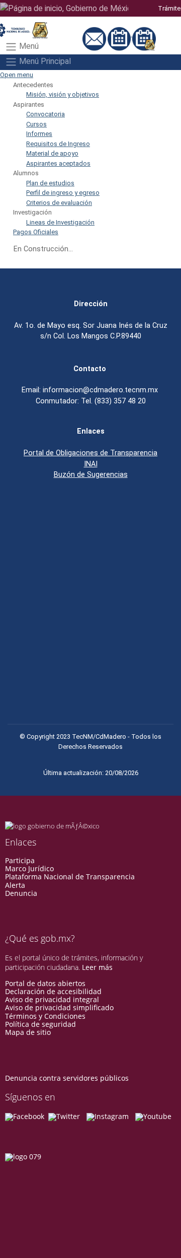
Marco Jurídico (29, 868)
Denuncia (21, 893)
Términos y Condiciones (45, 1016)
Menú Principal (44, 61)
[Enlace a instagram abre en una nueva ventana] (107, 1116)
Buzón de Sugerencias (91, 474)
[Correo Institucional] (95, 34)
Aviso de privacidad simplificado (59, 1007)
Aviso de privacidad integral (52, 999)
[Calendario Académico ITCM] (144, 34)
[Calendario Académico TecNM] (120, 34)
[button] (33, 85)
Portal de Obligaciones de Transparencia (90, 453)
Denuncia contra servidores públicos (67, 1078)
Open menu (16, 75)
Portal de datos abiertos (45, 983)
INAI (91, 464)
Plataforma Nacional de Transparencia (70, 876)
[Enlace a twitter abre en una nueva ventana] (64, 1116)
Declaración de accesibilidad (53, 991)
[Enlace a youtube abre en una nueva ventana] (153, 1116)
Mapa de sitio (28, 1032)
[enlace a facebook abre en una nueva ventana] (24, 1116)
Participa (20, 860)
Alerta (15, 885)
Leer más (97, 967)
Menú (28, 46)
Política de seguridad (40, 1024)
